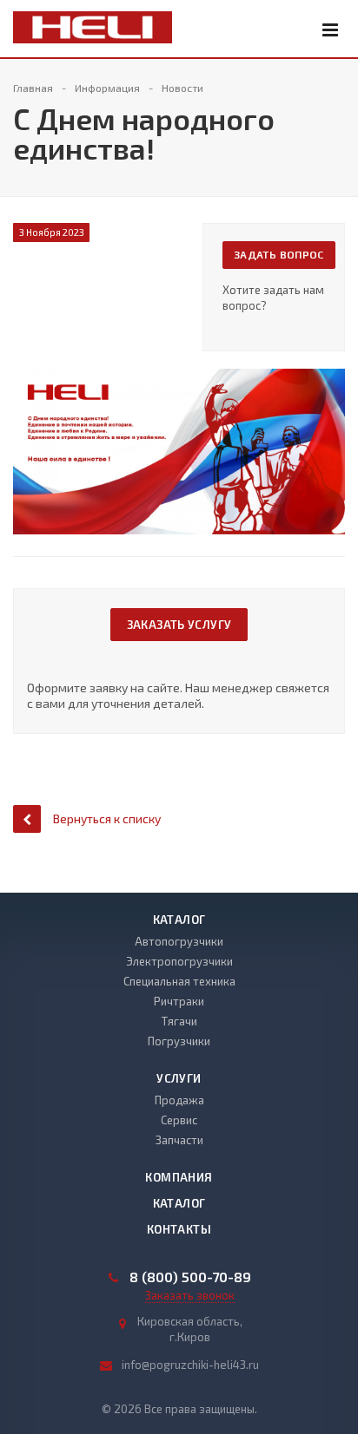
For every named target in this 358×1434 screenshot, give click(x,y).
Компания (178, 1177)
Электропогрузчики (179, 961)
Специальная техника (179, 981)
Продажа (179, 1100)
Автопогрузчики (179, 941)
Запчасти (179, 1140)
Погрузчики (179, 1041)
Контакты (179, 1229)
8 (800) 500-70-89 (190, 1277)
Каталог (179, 920)
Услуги (178, 1078)
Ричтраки (179, 1001)
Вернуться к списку (107, 818)
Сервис (179, 1120)
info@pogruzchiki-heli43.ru (190, 1365)
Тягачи (179, 1021)
